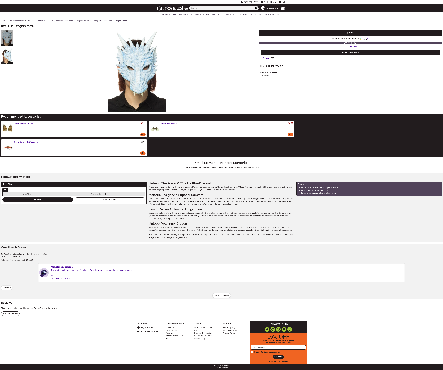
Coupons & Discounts (203, 327)
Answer (7, 288)
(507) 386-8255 (251, 2)
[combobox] (221, 8)
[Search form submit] (256, 8)
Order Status (171, 330)
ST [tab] (5, 190)
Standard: (266, 58)
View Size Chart (350, 47)
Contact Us (269, 2)
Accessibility (199, 339)
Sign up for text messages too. (267, 352)
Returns (169, 333)
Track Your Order (150, 331)
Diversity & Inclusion (203, 333)
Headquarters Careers (203, 336)
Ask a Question (221, 295)
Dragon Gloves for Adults (23, 123)
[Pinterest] (272, 329)
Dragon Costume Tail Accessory (26, 142)
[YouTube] (284, 329)
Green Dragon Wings (169, 123)
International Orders (174, 336)
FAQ (167, 339)
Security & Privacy (231, 330)
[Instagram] (278, 329)
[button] (270, 8)
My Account (147, 327)
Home (144, 323)
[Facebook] (267, 329)
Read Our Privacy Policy (278, 361)
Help (284, 2)
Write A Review (10, 314)
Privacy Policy (229, 333)
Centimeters (109, 199)
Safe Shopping (229, 327)
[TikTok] (289, 329)
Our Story (198, 330)
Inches (37, 199)
